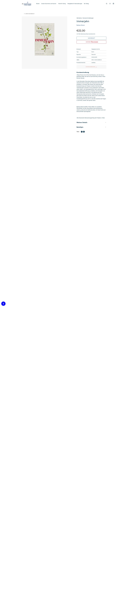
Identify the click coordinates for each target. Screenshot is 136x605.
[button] (3, 303)
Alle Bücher (79, 18)
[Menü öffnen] (23, 3)
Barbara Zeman (81, 25)
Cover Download (90, 66)
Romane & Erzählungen (88, 18)
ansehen (93, 62)
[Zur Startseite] (28, 4)
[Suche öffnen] (106, 3)
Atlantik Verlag (62, 3)
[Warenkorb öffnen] (113, 3)
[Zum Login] (110, 3)
